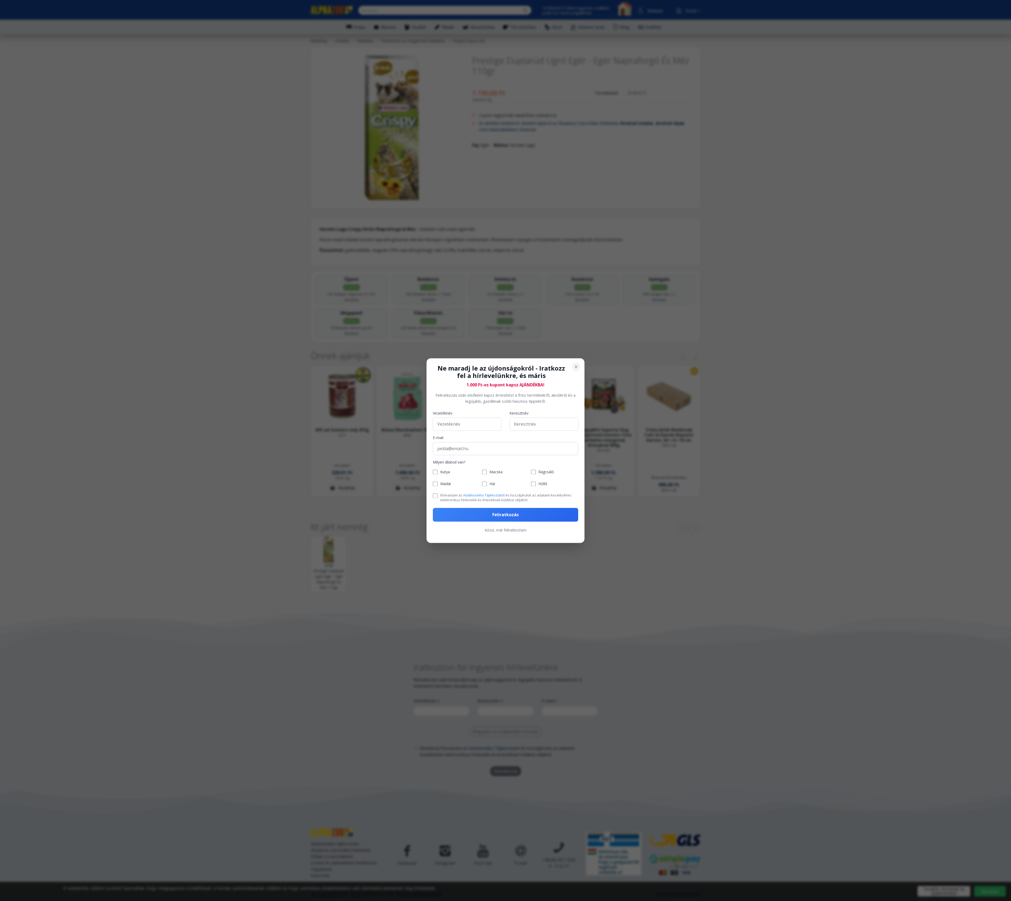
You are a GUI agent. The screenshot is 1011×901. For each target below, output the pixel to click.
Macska (496, 472)
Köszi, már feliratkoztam (506, 530)
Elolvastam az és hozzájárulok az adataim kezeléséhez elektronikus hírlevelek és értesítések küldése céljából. (506, 498)
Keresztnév (518, 413)
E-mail (438, 437)
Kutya (445, 472)
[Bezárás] (576, 366)
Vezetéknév (442, 413)
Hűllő (542, 483)
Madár (445, 483)
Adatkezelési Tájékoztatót (484, 495)
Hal (492, 483)
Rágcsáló (546, 472)
